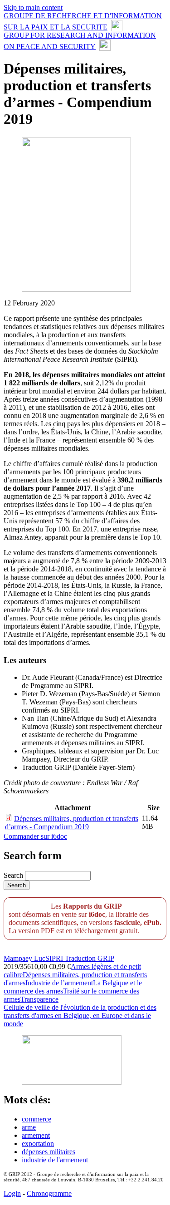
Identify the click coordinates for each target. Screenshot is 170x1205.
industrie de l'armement (55, 1160)
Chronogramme (49, 1193)
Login (12, 1193)
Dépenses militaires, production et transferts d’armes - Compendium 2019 (71, 823)
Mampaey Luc (24, 958)
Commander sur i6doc (35, 836)
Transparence (39, 999)
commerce (36, 1119)
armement (36, 1135)
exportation (38, 1143)
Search (14, 875)
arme (29, 1127)
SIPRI (55, 958)
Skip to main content (33, 7)
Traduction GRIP (89, 958)
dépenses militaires (48, 1152)
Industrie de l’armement (59, 983)
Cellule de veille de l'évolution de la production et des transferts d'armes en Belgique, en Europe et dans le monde (80, 1015)
